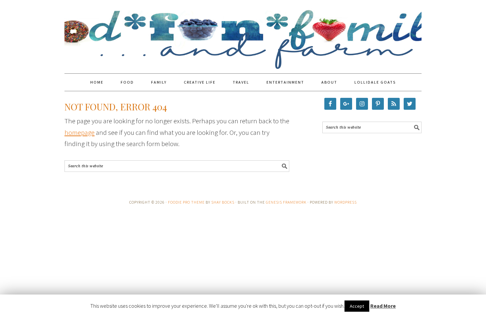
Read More (383, 305)
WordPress (345, 202)
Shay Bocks (222, 202)
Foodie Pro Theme (186, 202)
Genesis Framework (286, 202)
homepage (79, 132)
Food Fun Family (243, 34)
